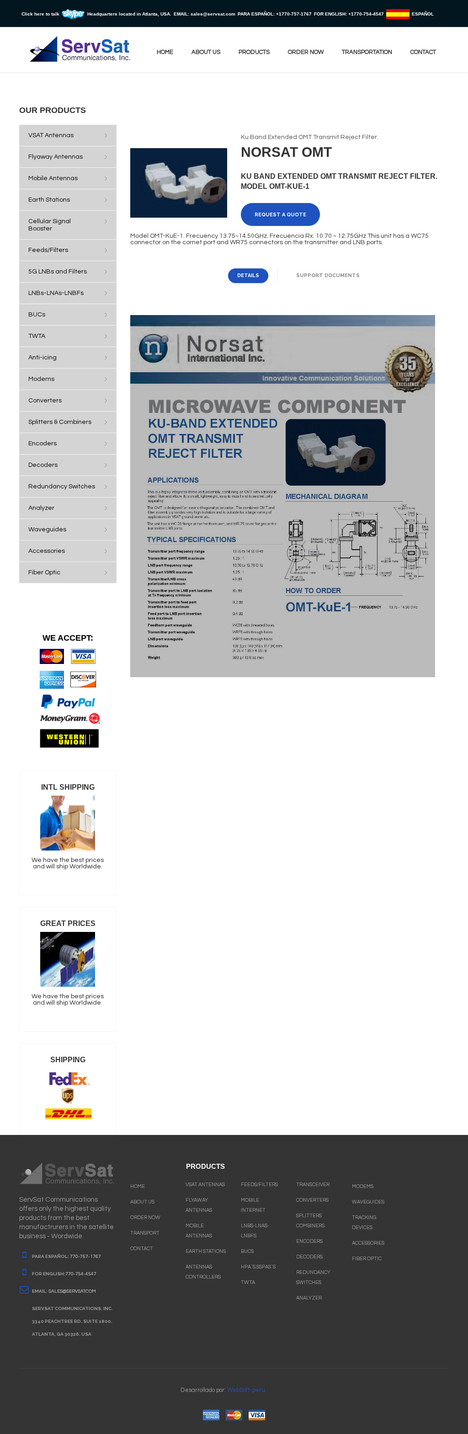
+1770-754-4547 (366, 13)
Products (254, 52)
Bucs (247, 1251)
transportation (367, 52)
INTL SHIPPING (68, 787)
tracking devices (364, 1222)
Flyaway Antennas (199, 1205)
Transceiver (313, 1184)
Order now (306, 52)
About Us (142, 1201)
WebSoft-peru (246, 1390)
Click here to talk (40, 13)
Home (165, 52)
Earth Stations (206, 1251)
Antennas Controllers (203, 1271)
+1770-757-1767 (294, 13)
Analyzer (309, 1297)
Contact (141, 1248)
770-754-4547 (80, 1274)
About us (205, 52)
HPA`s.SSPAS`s (258, 1266)
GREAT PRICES (68, 923)
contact (423, 52)
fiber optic (367, 1258)
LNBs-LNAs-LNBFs (255, 1230)
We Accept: (68, 637)
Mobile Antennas (199, 1230)
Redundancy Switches (313, 1277)
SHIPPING (67, 1060)
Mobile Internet (253, 1205)
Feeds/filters (259, 1184)
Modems (362, 1186)
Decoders (309, 1256)
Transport (145, 1233)
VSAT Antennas (205, 1184)
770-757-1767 (85, 1256)
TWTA (248, 1282)
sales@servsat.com (72, 1291)
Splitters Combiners (310, 1220)
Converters (312, 1200)
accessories (368, 1243)
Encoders (309, 1241)
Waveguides (368, 1201)
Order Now (145, 1217)
